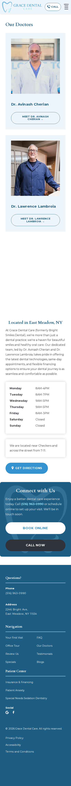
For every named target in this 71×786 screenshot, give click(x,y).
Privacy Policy (14, 738)
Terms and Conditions (20, 751)
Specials (11, 662)
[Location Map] (35, 277)
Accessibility (13, 744)
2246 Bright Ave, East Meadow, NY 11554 (21, 611)
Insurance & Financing (19, 682)
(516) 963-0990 (16, 593)
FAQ (39, 637)
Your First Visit (14, 637)
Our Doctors (44, 645)
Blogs (40, 662)
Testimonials (44, 653)
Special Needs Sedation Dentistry (26, 698)
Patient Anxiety (15, 690)
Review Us (12, 653)
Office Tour (12, 645)
